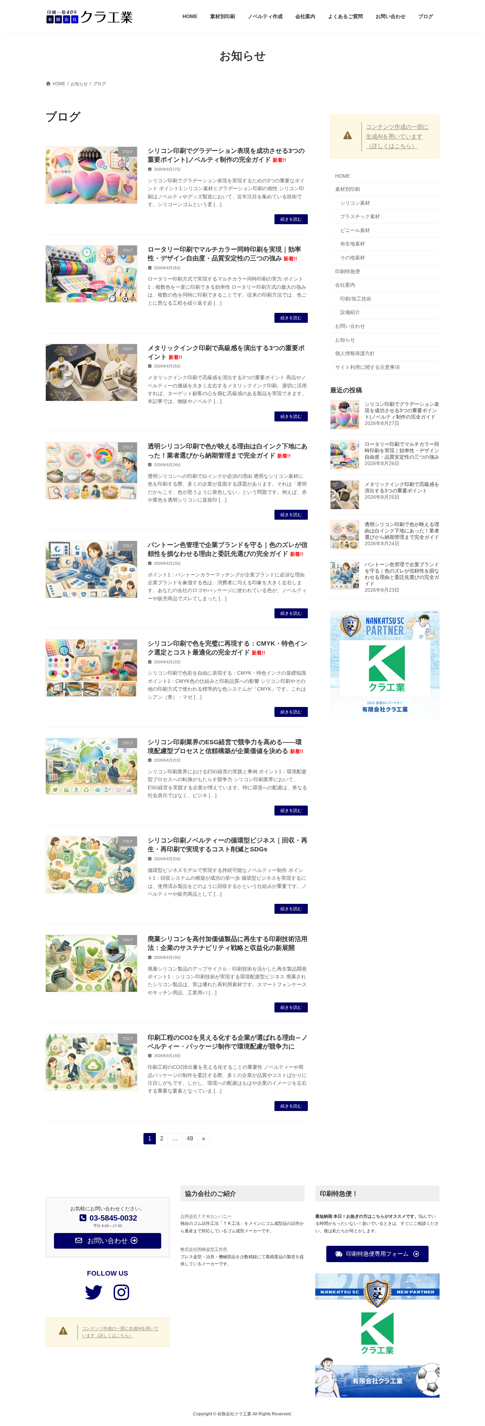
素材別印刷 (347, 189)
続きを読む (291, 219)
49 (189, 1139)
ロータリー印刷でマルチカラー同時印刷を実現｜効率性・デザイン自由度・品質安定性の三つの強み (402, 450)
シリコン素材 (355, 202)
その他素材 (352, 257)
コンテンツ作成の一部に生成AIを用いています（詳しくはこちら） (397, 136)
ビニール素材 (355, 230)
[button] (377, 1254)
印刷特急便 (347, 271)
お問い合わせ (350, 326)
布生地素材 (352, 244)
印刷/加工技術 (355, 298)
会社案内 (345, 285)
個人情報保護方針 (355, 353)
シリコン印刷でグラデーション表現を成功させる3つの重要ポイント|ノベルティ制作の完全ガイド (402, 410)
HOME (342, 176)
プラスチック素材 (360, 216)
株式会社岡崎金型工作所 (203, 1249)
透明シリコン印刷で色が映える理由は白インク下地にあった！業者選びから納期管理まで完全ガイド (402, 530)
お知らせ (345, 339)
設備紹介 (350, 312)
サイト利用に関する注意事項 (367, 367)
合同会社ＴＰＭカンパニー (205, 1216)
